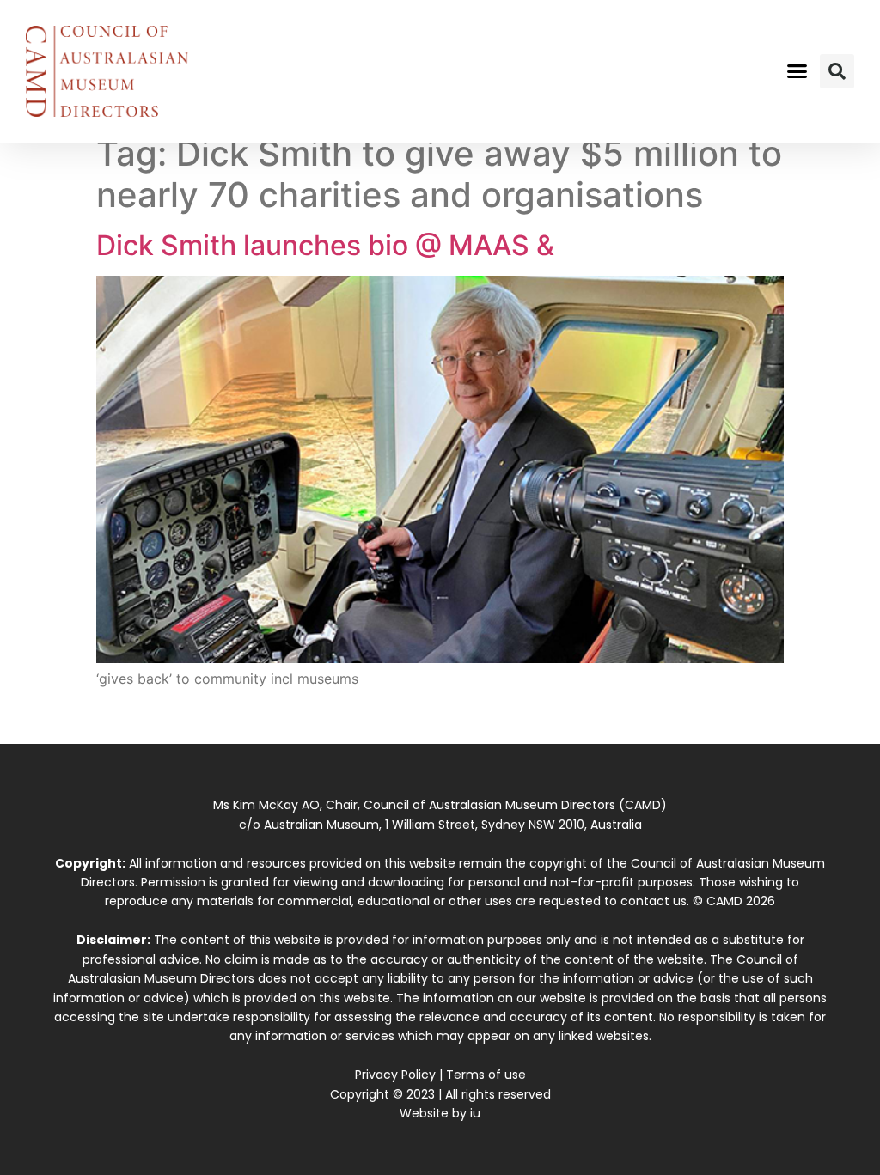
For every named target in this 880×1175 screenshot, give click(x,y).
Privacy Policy (395, 1074)
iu (475, 1113)
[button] (796, 71)
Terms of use (486, 1074)
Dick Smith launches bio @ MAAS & (325, 245)
